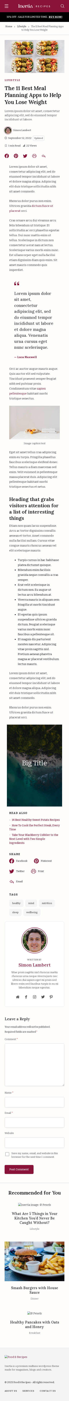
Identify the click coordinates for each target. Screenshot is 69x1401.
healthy (16, 903)
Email (9, 1112)
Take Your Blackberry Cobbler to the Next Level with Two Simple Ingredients (33, 839)
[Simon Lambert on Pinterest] (51, 997)
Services (28, 1391)
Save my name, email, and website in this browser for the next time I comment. (35, 1155)
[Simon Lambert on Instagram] (34, 997)
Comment (11, 1039)
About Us (11, 1391)
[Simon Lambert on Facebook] (26, 997)
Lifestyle (21, 26)
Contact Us (48, 1391)
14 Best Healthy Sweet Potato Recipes (36, 820)
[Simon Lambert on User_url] (18, 997)
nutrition (47, 903)
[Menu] (6, 7)
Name (9, 1092)
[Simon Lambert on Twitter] (43, 997)
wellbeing (32, 912)
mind (31, 903)
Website (9, 1133)
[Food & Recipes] (34, 6)
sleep (15, 912)
